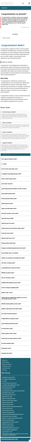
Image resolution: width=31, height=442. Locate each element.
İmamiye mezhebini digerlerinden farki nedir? (12, 414)
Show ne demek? (7, 122)
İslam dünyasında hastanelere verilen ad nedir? (13, 390)
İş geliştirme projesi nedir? (8, 377)
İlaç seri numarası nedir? (8, 426)
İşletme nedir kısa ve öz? (8, 410)
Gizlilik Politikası (5, 362)
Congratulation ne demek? (13, 14)
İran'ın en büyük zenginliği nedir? (9, 429)
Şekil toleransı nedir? (7, 396)
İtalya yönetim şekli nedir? (8, 412)
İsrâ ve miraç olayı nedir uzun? (9, 383)
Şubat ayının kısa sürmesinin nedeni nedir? (12, 406)
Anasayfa (3, 8)
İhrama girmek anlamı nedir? (9, 394)
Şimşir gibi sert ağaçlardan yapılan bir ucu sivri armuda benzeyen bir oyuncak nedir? (15, 434)
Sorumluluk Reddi (6, 368)
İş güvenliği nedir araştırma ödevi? (10, 422)
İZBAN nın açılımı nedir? (8, 424)
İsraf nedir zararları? (7, 388)
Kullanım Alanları (6, 38)
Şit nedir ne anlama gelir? (8, 420)
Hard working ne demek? (9, 112)
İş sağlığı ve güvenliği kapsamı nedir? (11, 385)
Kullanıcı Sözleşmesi (6, 364)
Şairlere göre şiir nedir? (7, 404)
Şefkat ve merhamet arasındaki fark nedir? (12, 418)
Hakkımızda (4, 360)
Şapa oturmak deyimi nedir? (9, 398)
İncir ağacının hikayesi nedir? (9, 379)
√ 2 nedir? (4, 381)
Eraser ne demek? (7, 132)
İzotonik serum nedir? (7, 408)
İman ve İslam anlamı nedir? (8, 387)
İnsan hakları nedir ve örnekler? (9, 416)
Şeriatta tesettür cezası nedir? (9, 400)
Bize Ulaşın (4, 370)
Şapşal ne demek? (7, 143)
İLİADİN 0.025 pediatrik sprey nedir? (10, 427)
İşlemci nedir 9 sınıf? (7, 431)
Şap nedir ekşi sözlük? (7, 402)
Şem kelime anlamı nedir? (8, 392)
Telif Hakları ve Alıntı (6, 366)
